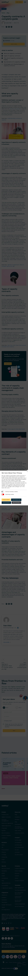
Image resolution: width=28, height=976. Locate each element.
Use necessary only (16, 499)
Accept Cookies (6, 499)
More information (16, 502)
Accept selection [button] (6, 502)
